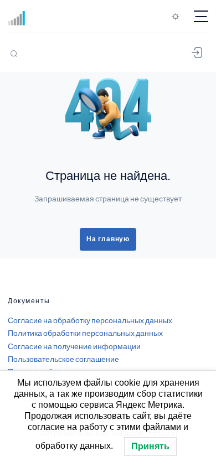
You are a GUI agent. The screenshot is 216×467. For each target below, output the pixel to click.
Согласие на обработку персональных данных (90, 320)
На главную (108, 239)
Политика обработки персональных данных (85, 333)
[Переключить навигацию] (201, 16)
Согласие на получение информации (74, 346)
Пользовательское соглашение (63, 359)
